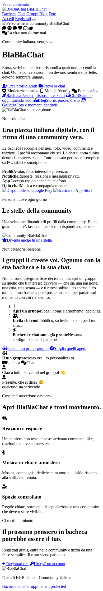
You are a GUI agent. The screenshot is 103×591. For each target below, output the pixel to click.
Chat (21, 14)
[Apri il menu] (34, 20)
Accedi (8, 18)
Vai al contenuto (15, 4)
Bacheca (9, 14)
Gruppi (32, 14)
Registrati (23, 18)
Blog (43, 14)
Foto (52, 14)
